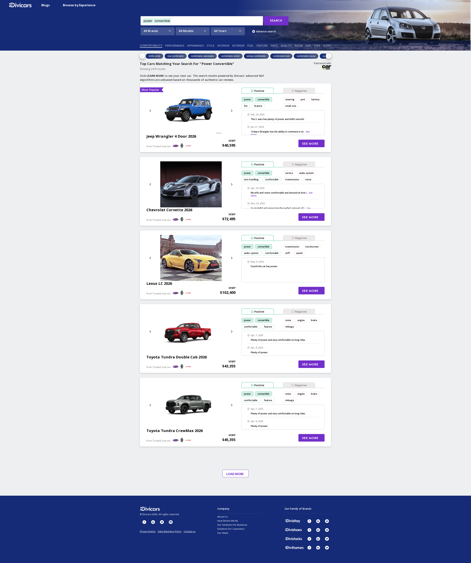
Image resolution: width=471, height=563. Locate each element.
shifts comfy (154, 56)
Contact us (189, 531)
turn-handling (251, 179)
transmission (292, 179)
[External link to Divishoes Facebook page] (309, 529)
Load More (235, 474)
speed (299, 253)
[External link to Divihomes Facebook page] (309, 547)
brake (314, 320)
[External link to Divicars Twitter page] (161, 522)
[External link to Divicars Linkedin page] (153, 522)
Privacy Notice (148, 531)
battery (315, 99)
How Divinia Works (227, 520)
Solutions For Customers (231, 528)
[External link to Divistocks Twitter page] (327, 538)
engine (301, 320)
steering (289, 99)
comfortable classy (306, 56)
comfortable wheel (230, 56)
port (303, 99)
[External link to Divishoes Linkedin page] (318, 529)
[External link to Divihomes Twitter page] (327, 547)
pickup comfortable (256, 56)
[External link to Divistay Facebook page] (309, 521)
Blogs (45, 5)
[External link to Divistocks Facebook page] (309, 538)
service (289, 173)
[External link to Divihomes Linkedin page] (318, 547)
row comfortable (176, 56)
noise (308, 179)
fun (245, 105)
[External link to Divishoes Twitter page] (327, 529)
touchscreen (312, 246)
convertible (264, 99)
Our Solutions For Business (232, 524)
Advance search (266, 31)
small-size (290, 105)
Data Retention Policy (169, 531)
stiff (287, 253)
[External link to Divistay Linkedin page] (318, 521)
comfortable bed (281, 56)
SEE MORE (310, 143)
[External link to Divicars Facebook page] (144, 522)
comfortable (272, 179)
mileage (289, 326)
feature (258, 105)
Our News (222, 532)
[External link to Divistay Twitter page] (327, 521)
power (247, 99)
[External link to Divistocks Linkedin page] (318, 538)
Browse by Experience (79, 5)
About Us (222, 516)
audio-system (306, 173)
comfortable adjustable (202, 56)
